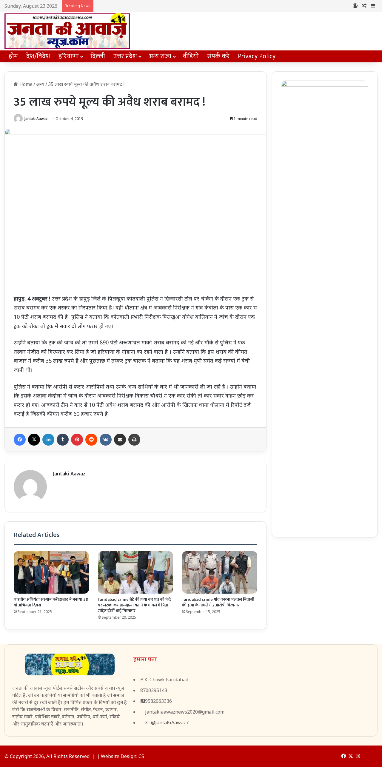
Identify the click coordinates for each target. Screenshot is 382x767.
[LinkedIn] (48, 440)
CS (141, 756)
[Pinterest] (77, 440)
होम (13, 56)
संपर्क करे (218, 56)
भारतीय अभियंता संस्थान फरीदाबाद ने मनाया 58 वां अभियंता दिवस (51, 602)
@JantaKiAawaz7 (170, 722)
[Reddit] (91, 440)
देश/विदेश (38, 56)
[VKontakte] (106, 440)
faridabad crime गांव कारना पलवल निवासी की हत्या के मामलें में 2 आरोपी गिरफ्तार (218, 602)
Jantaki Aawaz (35, 118)
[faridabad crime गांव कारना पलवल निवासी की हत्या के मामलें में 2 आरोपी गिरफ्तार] (219, 572)
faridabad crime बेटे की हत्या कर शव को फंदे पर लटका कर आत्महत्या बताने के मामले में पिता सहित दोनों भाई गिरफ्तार (134, 605)
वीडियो (191, 56)
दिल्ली (97, 56)
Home (25, 84)
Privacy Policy (256, 56)
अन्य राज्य (160, 56)
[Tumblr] (63, 440)
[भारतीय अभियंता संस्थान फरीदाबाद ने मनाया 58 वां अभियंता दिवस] (51, 572)
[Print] (134, 440)
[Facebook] (20, 440)
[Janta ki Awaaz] (67, 31)
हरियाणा (68, 56)
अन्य (40, 84)
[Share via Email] (120, 440)
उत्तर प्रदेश (125, 56)
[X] (34, 440)
